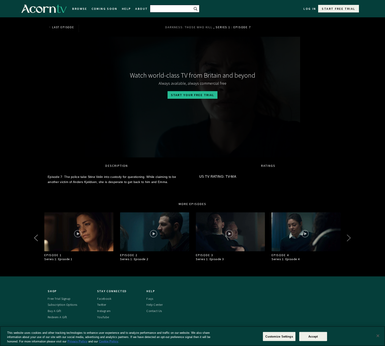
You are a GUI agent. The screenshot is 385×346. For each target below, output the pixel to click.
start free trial (338, 9)
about (141, 9)
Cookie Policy (108, 341)
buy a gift (54, 311)
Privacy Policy (77, 341)
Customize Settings (279, 336)
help (126, 9)
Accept (313, 336)
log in (309, 9)
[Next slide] (348, 237)
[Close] (378, 336)
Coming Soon (104, 9)
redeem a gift (57, 317)
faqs (149, 299)
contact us (154, 311)
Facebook (104, 299)
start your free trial (192, 95)
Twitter (101, 305)
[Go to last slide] (36, 237)
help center (154, 305)
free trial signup (59, 299)
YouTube (103, 317)
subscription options (62, 305)
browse (79, 9)
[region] (192, 336)
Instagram (104, 311)
